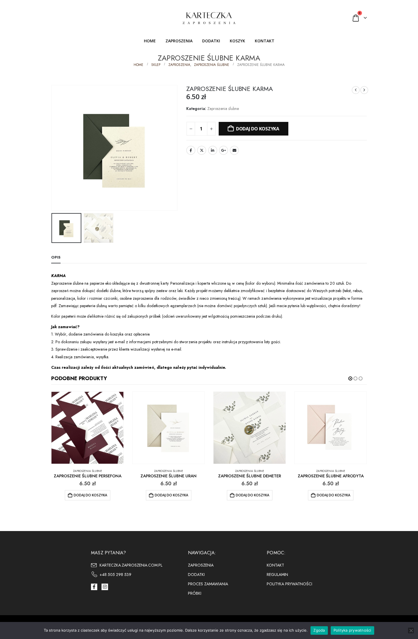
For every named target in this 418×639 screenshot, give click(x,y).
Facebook (190, 150)
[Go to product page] (87, 428)
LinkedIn (212, 150)
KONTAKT (264, 40)
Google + (223, 150)
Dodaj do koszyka (257, 129)
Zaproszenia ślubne (223, 108)
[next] (364, 90)
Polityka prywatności (352, 630)
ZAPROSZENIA (179, 40)
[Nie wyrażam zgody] (411, 630)
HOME (150, 40)
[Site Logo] (209, 18)
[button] (52, 148)
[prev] (356, 90)
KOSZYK (237, 40)
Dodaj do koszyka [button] (90, 495)
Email (234, 150)
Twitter (201, 150)
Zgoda (319, 630)
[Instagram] (105, 587)
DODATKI (211, 40)
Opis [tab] (56, 257)
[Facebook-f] (94, 587)
